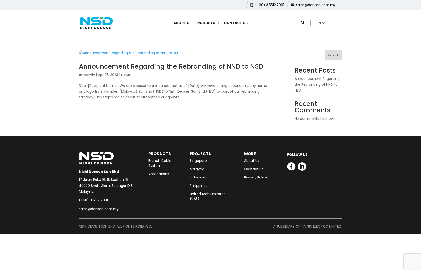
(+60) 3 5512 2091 (269, 4)
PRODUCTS (205, 22)
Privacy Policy (255, 177)
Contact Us (236, 22)
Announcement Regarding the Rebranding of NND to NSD (171, 66)
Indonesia (198, 177)
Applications (158, 173)
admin (89, 74)
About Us (182, 22)
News (125, 74)
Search (333, 55)
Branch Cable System (159, 163)
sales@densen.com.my (316, 4)
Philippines (198, 185)
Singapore (198, 160)
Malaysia (197, 169)
